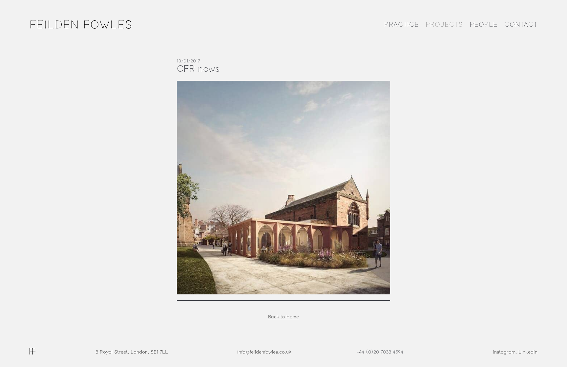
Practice (401, 25)
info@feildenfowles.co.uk (264, 352)
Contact (520, 25)
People (484, 25)
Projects (444, 25)
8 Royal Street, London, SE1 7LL (131, 352)
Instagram (504, 352)
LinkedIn (527, 352)
